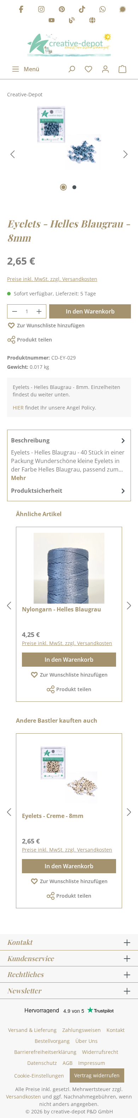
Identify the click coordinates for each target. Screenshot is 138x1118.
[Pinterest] (62, 10)
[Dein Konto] (105, 69)
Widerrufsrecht (100, 1052)
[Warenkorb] (122, 69)
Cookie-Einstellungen (39, 1075)
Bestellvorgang (52, 1041)
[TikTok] (82, 10)
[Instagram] (41, 10)
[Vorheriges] (12, 154)
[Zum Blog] (72, 21)
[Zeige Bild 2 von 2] (74, 187)
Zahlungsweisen (81, 1030)
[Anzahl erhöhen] (39, 311)
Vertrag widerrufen (97, 1075)
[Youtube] (51, 21)
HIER (18, 407)
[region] (69, 154)
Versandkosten (23, 1096)
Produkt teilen (34, 339)
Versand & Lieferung (32, 1030)
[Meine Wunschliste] (88, 69)
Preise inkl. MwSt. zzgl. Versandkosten (52, 279)
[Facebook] (21, 10)
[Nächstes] (125, 154)
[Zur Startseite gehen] (69, 45)
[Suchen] (71, 69)
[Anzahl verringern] (14, 311)
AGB (68, 1063)
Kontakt (116, 1030)
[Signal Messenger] (123, 10)
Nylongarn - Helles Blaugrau (61, 609)
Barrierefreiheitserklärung (45, 1052)
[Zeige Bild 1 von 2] (63, 187)
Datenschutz (42, 1063)
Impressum (91, 1063)
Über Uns (86, 1041)
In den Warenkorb (90, 311)
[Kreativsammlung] (92, 21)
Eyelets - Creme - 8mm (53, 816)
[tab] (69, 459)
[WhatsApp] (102, 10)
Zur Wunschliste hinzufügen (51, 325)
